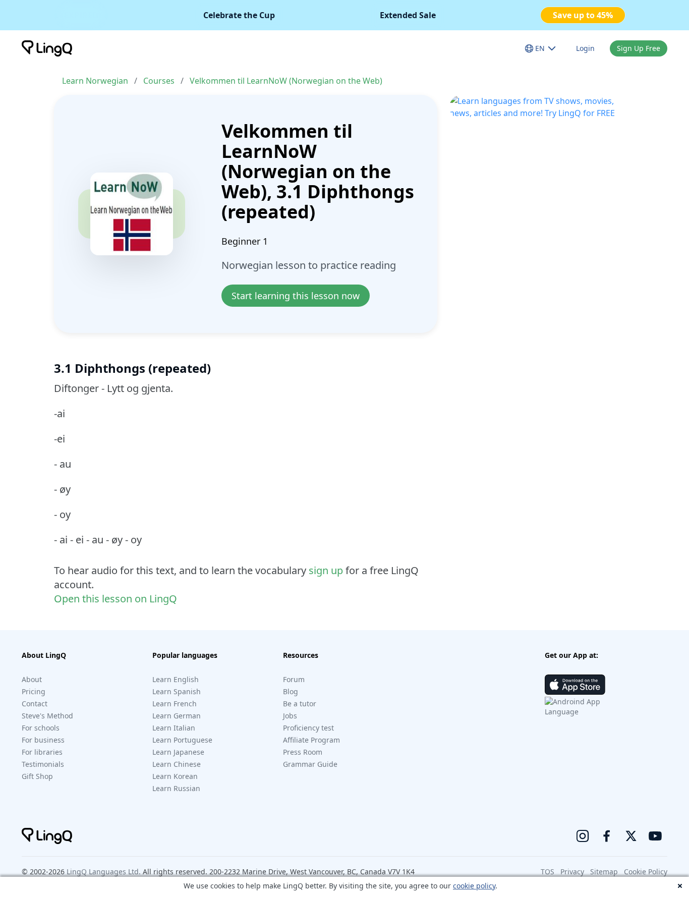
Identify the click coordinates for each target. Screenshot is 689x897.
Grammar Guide (310, 764)
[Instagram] (582, 836)
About (32, 679)
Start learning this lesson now (296, 296)
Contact (34, 703)
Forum (294, 679)
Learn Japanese (178, 752)
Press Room (302, 752)
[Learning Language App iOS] (575, 685)
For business (43, 740)
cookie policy (474, 885)
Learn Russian (176, 788)
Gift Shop (37, 776)
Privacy (572, 871)
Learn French (174, 703)
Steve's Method (47, 715)
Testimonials (43, 764)
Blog (290, 691)
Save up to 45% (583, 15)
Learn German (176, 715)
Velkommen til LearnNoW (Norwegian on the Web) (286, 80)
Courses (159, 80)
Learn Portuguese (182, 740)
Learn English (175, 679)
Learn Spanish (176, 691)
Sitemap (604, 871)
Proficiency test (308, 728)
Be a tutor (299, 703)
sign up (326, 570)
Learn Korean (175, 776)
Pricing (33, 691)
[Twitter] (631, 836)
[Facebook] (607, 836)
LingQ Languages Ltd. (104, 871)
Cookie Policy (645, 871)
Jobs (290, 715)
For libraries (42, 752)
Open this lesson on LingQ (115, 598)
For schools (41, 728)
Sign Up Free (638, 48)
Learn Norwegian (95, 80)
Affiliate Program (311, 740)
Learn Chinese (176, 764)
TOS (547, 871)
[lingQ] (47, 48)
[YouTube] (655, 836)
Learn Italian (173, 728)
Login (585, 48)
